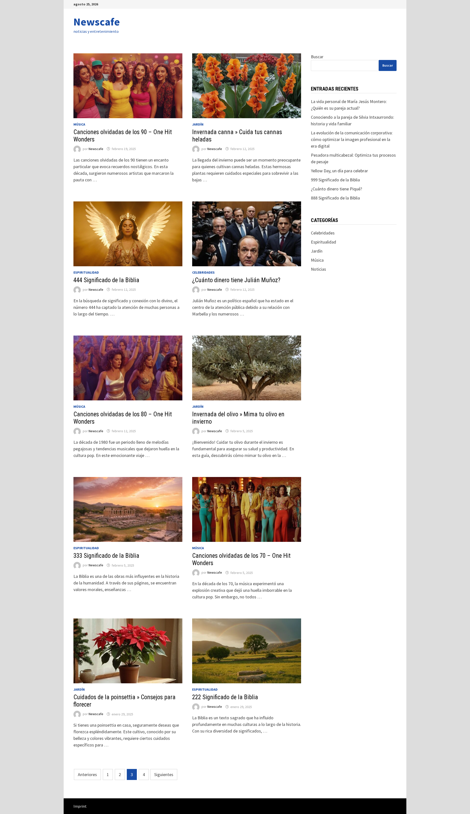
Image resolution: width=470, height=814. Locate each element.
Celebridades (203, 272)
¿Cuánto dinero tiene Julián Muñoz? (236, 280)
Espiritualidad (86, 272)
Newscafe (96, 21)
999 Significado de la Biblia (335, 180)
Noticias (318, 269)
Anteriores (87, 774)
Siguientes (163, 774)
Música (79, 124)
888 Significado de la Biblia (335, 198)
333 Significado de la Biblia (106, 555)
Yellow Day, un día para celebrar (339, 171)
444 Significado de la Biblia (106, 280)
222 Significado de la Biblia (225, 697)
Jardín (197, 124)
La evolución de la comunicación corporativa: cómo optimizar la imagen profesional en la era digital (352, 139)
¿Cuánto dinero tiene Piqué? (336, 189)
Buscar (317, 56)
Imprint (80, 806)
